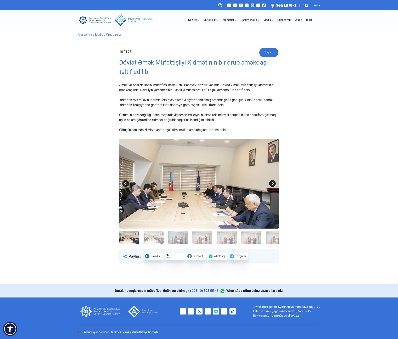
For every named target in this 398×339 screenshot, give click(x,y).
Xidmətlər (229, 19)
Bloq (309, 19)
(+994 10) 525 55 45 (203, 291)
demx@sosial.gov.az (285, 315)
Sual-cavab (284, 19)
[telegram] (252, 5)
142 (305, 5)
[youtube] (247, 5)
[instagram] (235, 5)
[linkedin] (258, 5)
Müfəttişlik (210, 19)
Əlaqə (298, 19)
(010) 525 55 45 (286, 5)
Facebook (198, 256)
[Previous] (125, 183)
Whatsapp (219, 256)
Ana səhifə (85, 34)
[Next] (272, 183)
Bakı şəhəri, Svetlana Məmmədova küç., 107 (291, 306)
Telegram (240, 256)
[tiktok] (264, 5)
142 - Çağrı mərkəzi (277, 311)
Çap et (269, 52)
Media (267, 19)
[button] (10, 329)
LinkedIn (155, 256)
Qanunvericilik (249, 19)
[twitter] (241, 5)
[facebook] (229, 5)
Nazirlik (193, 19)
